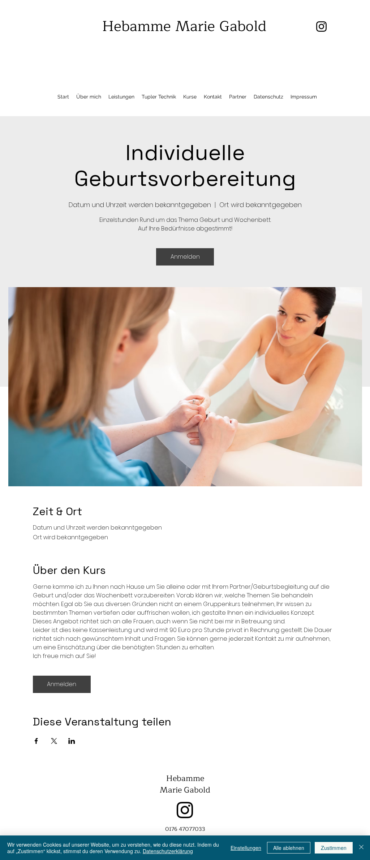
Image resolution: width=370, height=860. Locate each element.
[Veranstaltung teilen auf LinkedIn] (71, 741)
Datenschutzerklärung (168, 851)
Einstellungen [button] (246, 847)
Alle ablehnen (288, 847)
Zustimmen (334, 847)
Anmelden (185, 257)
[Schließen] (361, 847)
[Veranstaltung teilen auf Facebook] (36, 741)
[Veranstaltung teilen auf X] (54, 741)
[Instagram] (185, 810)
